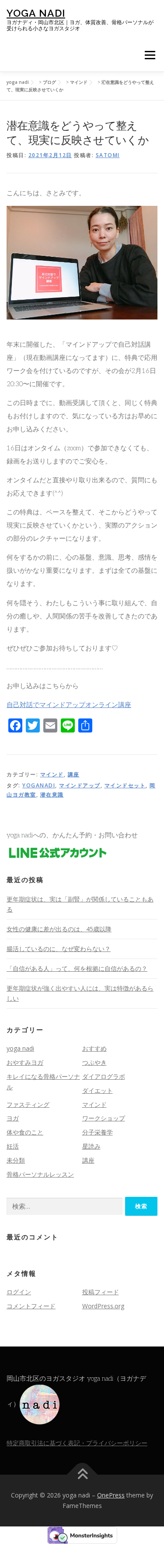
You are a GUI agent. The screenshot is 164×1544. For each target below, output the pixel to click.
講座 (74, 774)
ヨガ (13, 1118)
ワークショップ (103, 1118)
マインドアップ (80, 785)
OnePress (111, 1495)
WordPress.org (103, 1306)
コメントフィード (31, 1306)
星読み (91, 1146)
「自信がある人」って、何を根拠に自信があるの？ (77, 968)
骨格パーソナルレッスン (40, 1174)
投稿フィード (100, 1292)
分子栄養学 (97, 1132)
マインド (52, 774)
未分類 (16, 1160)
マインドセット (125, 785)
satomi (108, 155)
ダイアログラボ (103, 1076)
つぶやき (94, 1062)
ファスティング (28, 1104)
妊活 (13, 1146)
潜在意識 (52, 794)
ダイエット (97, 1090)
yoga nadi (36, 13)
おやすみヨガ (25, 1062)
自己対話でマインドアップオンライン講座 (69, 705)
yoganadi (38, 785)
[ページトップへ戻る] (82, 1474)
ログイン (19, 1292)
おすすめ (94, 1048)
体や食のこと (25, 1132)
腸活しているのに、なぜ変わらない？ (59, 948)
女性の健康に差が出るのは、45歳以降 (59, 929)
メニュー (149, 55)
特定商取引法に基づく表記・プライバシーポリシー (77, 1443)
